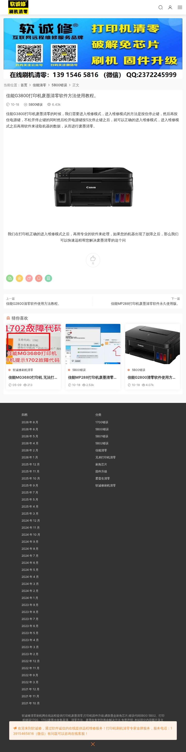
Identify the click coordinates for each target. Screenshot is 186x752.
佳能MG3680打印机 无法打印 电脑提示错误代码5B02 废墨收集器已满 (33, 377)
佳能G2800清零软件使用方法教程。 (33, 303)
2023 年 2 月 (30, 654)
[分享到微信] (9, 278)
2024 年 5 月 (30, 570)
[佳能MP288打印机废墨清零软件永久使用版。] (93, 344)
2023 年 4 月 (30, 640)
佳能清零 (101, 450)
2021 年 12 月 (30, 689)
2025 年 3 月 (30, 513)
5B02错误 (101, 443)
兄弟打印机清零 (105, 457)
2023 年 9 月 (30, 605)
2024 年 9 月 (30, 541)
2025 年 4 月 (30, 506)
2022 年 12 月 (31, 661)
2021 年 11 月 (30, 696)
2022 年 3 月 (30, 682)
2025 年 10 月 (31, 478)
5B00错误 (36, 104)
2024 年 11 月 (31, 527)
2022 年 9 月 (30, 675)
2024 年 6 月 (30, 562)
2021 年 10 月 (31, 703)
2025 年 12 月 (31, 464)
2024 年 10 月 (31, 534)
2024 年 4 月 (30, 577)
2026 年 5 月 (30, 436)
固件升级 (101, 471)
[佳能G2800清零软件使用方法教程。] (152, 344)
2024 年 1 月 (30, 598)
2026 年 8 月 (30, 422)
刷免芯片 (101, 464)
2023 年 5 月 (30, 633)
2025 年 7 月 (30, 492)
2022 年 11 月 (30, 668)
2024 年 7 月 (30, 555)
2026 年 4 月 (30, 443)
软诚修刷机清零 (23, 370)
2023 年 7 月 (30, 619)
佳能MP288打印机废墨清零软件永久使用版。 (145, 303)
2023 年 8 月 (30, 612)
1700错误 (101, 422)
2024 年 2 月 (30, 591)
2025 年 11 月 (30, 471)
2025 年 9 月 (30, 485)
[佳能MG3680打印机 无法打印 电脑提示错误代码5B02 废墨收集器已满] (33, 344)
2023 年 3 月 (30, 647)
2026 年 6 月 (30, 429)
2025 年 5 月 (30, 499)
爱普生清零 (102, 478)
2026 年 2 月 (30, 450)
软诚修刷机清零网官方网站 (18, 7)
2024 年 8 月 (30, 548)
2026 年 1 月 (30, 457)
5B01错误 (101, 436)
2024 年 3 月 (30, 584)
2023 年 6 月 (30, 626)
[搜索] (160, 7)
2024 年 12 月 (31, 520)
